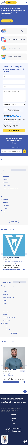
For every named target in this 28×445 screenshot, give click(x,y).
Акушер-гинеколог (7, 289)
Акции (14, 423)
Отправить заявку (14, 130)
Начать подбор (11, 2)
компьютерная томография (16, 261)
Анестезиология (6, 185)
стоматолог (6, 374)
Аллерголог (5, 294)
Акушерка (5, 292)
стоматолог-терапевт (8, 375)
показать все (14, 221)
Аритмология (6, 191)
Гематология (5, 214)
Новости (14, 426)
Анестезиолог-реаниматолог (10, 309)
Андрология (5, 182)
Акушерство (5, 174)
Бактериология (6, 196)
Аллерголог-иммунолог (9, 297)
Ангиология (5, 179)
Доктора (14, 418)
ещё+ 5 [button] (13, 263)
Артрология (5, 194)
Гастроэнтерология (7, 211)
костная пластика (7, 263)
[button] (13, 110)
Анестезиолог (6, 306)
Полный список (10, 160)
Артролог (5, 314)
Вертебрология (6, 205)
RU (24, 2)
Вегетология (5, 199)
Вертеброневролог (7, 329)
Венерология (5, 202)
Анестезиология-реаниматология (10, 188)
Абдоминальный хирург (9, 286)
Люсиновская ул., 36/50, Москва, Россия (11, 269)
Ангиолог (5, 300)
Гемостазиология (6, 217)
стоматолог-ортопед (14, 374)
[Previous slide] (2, 254)
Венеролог (5, 323)
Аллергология (6, 176)
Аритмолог (5, 312)
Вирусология (5, 208)
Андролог (5, 303)
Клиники (14, 420)
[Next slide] (26, 254)
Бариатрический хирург (9, 317)
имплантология (7, 261)
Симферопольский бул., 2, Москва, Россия (12, 381)
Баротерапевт (6, 320)
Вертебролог (6, 326)
